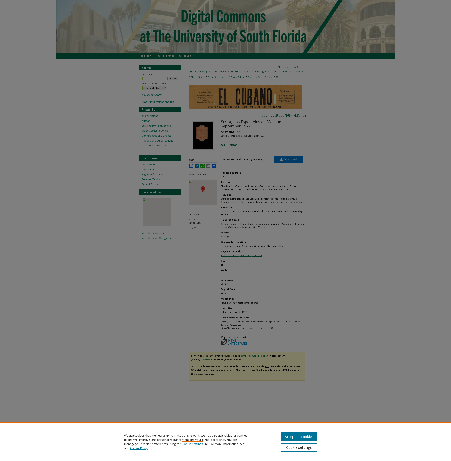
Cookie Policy (139, 448)
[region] (225, 441)
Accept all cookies (299, 436)
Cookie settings (192, 444)
